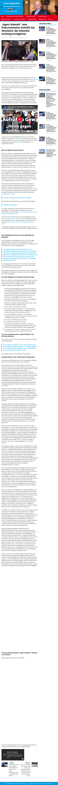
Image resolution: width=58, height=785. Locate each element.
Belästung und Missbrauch (10, 205)
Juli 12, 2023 (6, 37)
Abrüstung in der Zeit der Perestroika (14, 218)
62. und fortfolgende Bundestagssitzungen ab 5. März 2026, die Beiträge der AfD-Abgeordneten (51, 128)
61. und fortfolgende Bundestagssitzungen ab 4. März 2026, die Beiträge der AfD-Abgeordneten (51, 140)
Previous (2, 7)
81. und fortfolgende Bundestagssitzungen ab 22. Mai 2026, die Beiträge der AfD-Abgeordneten (51, 30)
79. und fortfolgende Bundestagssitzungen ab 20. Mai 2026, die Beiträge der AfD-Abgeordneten (51, 55)
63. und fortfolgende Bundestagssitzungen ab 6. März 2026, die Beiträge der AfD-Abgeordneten (51, 115)
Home (2, 16)
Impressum (38, 783)
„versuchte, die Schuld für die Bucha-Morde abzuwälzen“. (17, 197)
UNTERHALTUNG (42, 19)
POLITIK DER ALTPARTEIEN (19, 19)
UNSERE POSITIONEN (5, 19)
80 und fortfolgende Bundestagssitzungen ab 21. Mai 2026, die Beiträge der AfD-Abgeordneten (51, 43)
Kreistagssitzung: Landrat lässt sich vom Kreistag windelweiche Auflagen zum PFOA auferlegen (51, 153)
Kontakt (50, 19)
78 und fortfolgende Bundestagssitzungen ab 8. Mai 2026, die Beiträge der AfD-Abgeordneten (51, 68)
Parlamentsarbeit (45, 23)
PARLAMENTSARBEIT (30, 16)
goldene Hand (17, 138)
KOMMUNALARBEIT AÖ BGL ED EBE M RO (14, 16)
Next (56, 7)
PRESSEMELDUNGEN (32, 19)
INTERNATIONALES (42, 16)
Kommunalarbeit (45, 90)
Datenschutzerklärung (47, 783)
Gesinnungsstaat (20, 37)
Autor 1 (12, 37)
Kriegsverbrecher (6, 194)
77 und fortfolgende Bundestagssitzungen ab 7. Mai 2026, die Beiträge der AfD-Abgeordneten (51, 80)
